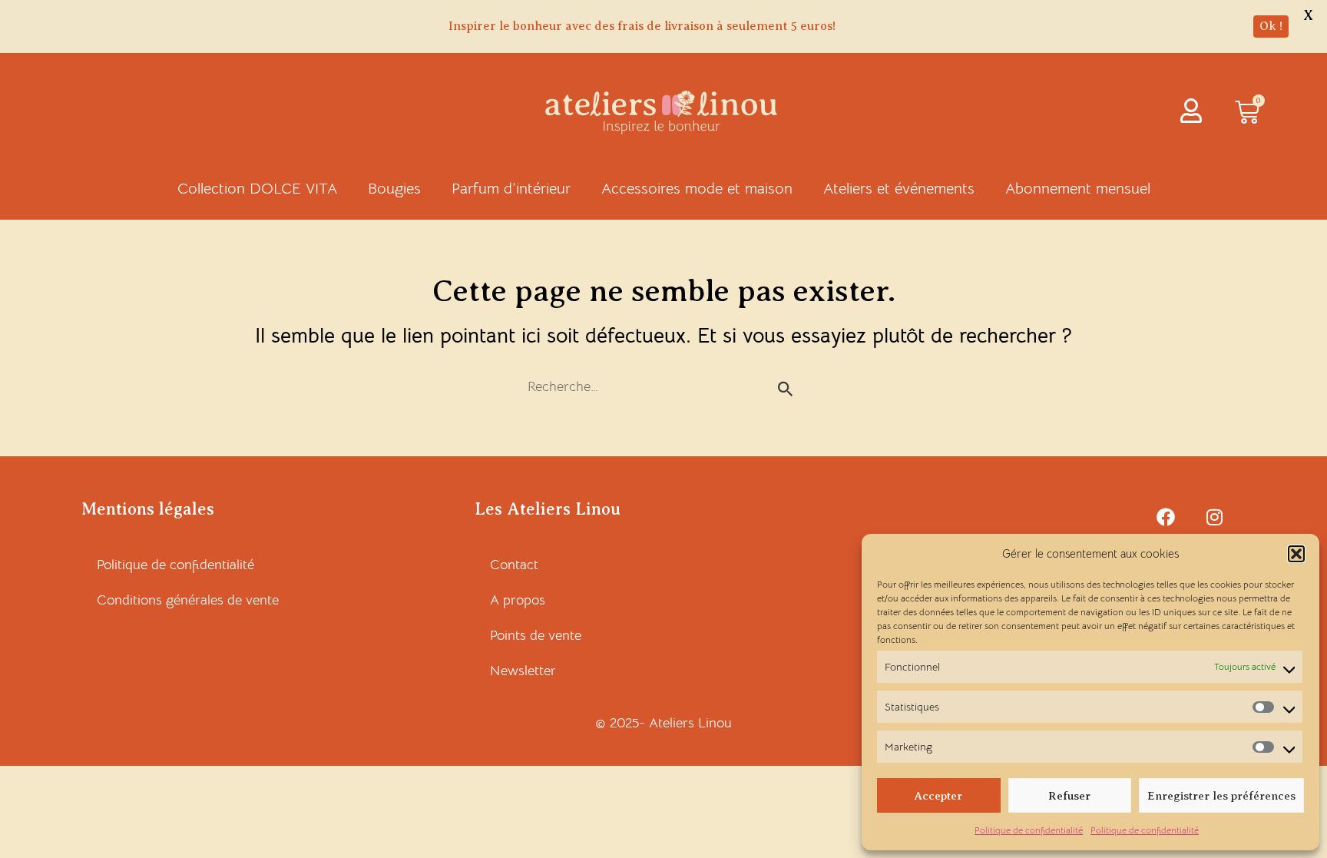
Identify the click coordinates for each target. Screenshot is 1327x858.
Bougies (394, 188)
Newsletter (523, 670)
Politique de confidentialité (1029, 830)
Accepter (938, 796)
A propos (517, 599)
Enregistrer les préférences (1221, 796)
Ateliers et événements (899, 188)
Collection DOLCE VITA (257, 188)
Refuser (1069, 796)
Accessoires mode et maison (697, 188)
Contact (514, 564)
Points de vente (535, 635)
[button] (1296, 554)
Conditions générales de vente (188, 599)
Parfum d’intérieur (511, 188)
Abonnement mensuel (1077, 188)
